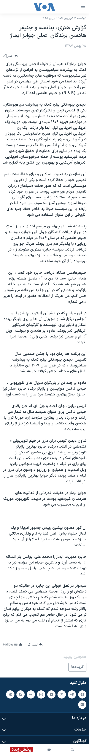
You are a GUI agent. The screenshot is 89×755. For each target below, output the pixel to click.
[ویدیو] (49, 749)
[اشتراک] (82, 704)
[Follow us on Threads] (31, 694)
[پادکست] (10, 694)
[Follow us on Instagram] (41, 694)
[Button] (10, 56)
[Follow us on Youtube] (51, 694)
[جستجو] (72, 749)
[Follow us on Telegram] (72, 694)
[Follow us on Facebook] (82, 694)
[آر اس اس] (20, 694)
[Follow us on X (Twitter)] (61, 694)
